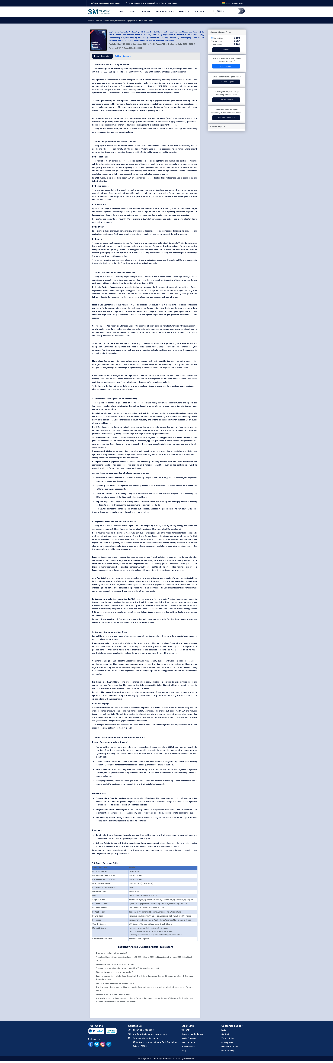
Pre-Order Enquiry (226, 82)
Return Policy (227, 1051)
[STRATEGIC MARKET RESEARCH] (99, 11)
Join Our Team (188, 1042)
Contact (199, 12)
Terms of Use (227, 1038)
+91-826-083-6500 (145, 1030)
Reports (147, 12)
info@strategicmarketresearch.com (150, 1034)
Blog (183, 1051)
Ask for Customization (226, 118)
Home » (91, 21)
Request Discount (226, 100)
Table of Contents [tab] (123, 56)
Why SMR (185, 1030)
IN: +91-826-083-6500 (233, 3)
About (133, 12)
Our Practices (165, 12)
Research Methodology (192, 1034)
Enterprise (218, 44)
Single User (218, 38)
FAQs (223, 1030)
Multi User (217, 41)
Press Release (188, 1046)
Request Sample (227, 66)
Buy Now (226, 50)
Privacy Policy (227, 1042)
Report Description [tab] (102, 56)
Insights (183, 12)
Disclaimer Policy (229, 1046)
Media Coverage (189, 1038)
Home (122, 12)
